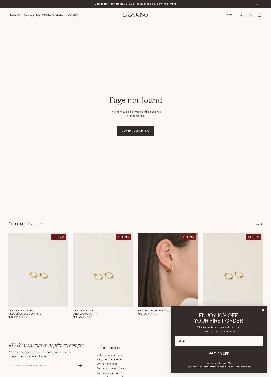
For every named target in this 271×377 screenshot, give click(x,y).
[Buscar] (241, 15)
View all (258, 224)
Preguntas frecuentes (109, 359)
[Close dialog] (263, 310)
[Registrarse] (80, 365)
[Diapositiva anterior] (14, 270)
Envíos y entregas (106, 364)
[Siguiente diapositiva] (61, 270)
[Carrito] (259, 15)
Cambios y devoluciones (111, 368)
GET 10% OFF (219, 354)
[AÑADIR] (61, 300)
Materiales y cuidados (109, 354)
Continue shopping (135, 131)
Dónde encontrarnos (108, 372)
